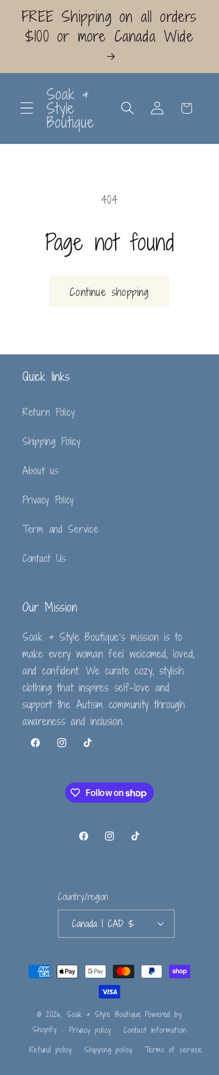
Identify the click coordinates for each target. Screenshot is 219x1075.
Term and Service (60, 528)
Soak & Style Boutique (104, 1014)
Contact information (155, 1030)
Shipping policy (108, 1049)
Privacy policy (90, 1030)
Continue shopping (109, 291)
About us (40, 470)
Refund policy (50, 1049)
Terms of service (173, 1049)
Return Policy (48, 411)
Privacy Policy (48, 499)
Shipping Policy (51, 441)
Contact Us (44, 558)
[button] (27, 108)
